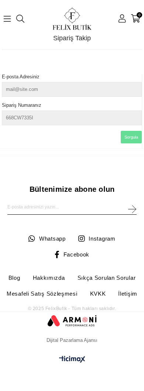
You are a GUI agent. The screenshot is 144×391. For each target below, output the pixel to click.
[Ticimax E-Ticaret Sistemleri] (72, 360)
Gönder (132, 209)
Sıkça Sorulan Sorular (107, 278)
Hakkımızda (49, 278)
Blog (14, 278)
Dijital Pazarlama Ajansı (72, 340)
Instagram (102, 238)
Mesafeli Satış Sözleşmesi (42, 293)
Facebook (76, 254)
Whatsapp (52, 238)
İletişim (127, 293)
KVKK (98, 293)
